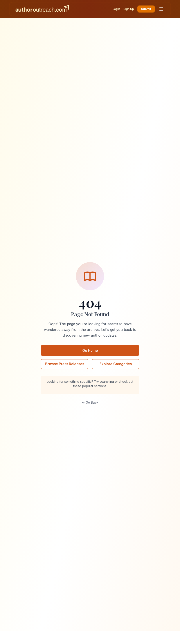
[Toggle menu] (161, 9)
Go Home (90, 350)
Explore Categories (115, 364)
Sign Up (129, 9)
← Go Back (90, 402)
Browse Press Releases (64, 364)
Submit (146, 9)
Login (116, 9)
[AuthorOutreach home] (42, 9)
